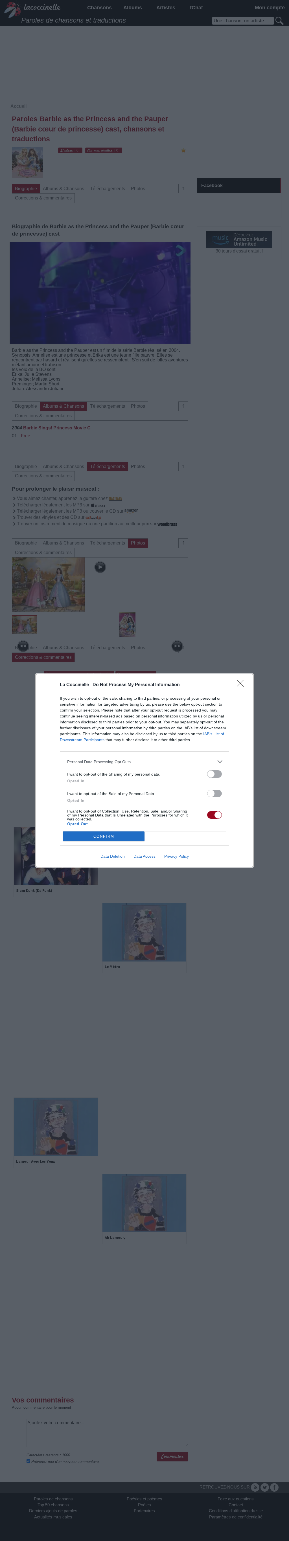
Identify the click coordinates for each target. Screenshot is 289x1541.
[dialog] (144, 770)
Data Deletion (112, 856)
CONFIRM (103, 836)
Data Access (144, 856)
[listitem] (144, 762)
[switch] (214, 774)
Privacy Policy (176, 856)
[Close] (242, 685)
